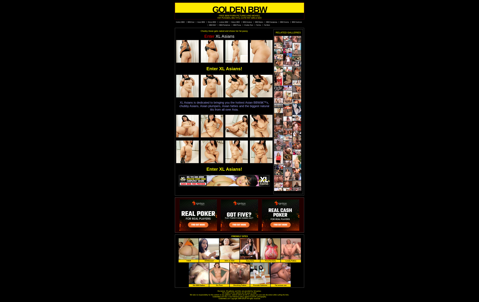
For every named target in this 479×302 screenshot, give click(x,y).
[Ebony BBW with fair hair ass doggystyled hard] (287, 131)
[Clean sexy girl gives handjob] (278, 51)
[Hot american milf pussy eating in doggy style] (287, 88)
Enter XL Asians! (224, 68)
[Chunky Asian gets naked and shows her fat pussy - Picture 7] (236, 86)
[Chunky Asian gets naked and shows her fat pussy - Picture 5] (187, 86)
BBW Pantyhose (224, 25)
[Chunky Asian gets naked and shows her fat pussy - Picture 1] (187, 51)
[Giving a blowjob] (287, 78)
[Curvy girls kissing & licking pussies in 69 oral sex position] (296, 58)
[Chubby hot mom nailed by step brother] (287, 118)
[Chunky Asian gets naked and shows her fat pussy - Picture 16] (261, 151)
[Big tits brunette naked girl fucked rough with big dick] (278, 100)
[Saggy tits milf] (296, 49)
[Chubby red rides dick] (296, 190)
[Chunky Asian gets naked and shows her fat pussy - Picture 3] (236, 51)
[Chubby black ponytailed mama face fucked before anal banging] (287, 163)
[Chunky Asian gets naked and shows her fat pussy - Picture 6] (212, 86)
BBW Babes (259, 22)
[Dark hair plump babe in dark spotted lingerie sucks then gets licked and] (287, 97)
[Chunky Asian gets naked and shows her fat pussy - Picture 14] (212, 151)
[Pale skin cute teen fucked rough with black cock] (296, 170)
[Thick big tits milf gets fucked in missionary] (296, 82)
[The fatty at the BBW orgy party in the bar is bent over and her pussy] (278, 172)
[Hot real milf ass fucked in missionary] (296, 152)
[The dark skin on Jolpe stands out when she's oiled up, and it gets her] (287, 157)
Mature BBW (235, 22)
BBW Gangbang (271, 22)
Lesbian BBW (223, 22)
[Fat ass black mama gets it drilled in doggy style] (296, 95)
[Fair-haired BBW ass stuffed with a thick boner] (287, 112)
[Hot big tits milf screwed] (278, 190)
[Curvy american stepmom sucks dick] (278, 167)
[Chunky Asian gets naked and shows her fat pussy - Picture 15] (236, 151)
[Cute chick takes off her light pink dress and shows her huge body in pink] (287, 60)
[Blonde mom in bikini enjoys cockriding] (278, 135)
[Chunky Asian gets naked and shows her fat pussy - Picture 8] (261, 86)
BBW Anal (191, 22)
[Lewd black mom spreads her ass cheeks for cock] (278, 128)
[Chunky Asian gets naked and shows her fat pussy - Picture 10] (212, 126)
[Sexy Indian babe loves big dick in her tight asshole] (287, 106)
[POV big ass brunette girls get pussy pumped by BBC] (287, 38)
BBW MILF (212, 25)
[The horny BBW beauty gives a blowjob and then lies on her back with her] (296, 146)
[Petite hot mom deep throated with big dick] (296, 133)
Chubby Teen (248, 25)
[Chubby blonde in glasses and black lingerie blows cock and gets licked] (296, 118)
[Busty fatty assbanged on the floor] (287, 184)
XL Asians (219, 36)
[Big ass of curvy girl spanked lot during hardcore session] (296, 64)
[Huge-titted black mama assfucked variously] (278, 39)
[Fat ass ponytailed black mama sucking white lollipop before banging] (296, 177)
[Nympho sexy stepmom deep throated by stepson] (278, 110)
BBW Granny (284, 22)
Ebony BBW (212, 22)
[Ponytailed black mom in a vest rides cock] (278, 142)
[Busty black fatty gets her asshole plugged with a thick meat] (278, 62)
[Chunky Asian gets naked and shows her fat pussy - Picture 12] (261, 126)
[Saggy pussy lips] (287, 174)
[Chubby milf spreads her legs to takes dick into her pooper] (278, 94)
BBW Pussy (237, 25)
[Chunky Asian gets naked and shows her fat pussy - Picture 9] (187, 126)
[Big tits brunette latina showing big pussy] (287, 69)
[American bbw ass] (278, 46)
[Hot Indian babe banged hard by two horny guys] (278, 56)
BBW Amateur (247, 22)
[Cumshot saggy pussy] (278, 79)
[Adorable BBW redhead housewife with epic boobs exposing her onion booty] (296, 73)
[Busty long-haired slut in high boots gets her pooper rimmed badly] (296, 39)
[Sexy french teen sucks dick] (287, 50)
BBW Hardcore (297, 22)
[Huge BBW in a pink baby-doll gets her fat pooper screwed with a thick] (278, 178)
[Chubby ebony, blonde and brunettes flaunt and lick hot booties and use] (296, 161)
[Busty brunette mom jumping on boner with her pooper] (296, 140)
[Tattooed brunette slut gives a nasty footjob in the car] (296, 109)
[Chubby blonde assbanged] (287, 144)
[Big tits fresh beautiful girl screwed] (278, 105)
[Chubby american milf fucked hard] (278, 185)
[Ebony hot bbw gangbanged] (287, 190)
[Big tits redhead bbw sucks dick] (296, 101)
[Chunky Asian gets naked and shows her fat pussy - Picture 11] (236, 126)
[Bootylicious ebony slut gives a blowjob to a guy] (287, 125)
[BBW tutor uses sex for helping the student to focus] (278, 88)
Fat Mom (267, 25)
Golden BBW (180, 22)
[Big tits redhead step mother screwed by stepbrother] (278, 148)
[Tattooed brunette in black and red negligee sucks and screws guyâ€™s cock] (278, 69)
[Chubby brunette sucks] (296, 183)
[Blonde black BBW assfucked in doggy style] (296, 88)
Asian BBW (201, 22)
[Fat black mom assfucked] (287, 150)
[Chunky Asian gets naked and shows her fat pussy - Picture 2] (212, 51)
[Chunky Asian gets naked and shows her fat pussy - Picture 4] (261, 51)
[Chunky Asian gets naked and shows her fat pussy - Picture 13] (187, 151)
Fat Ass (258, 25)
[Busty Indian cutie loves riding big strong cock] (287, 137)
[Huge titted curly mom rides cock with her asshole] (287, 44)
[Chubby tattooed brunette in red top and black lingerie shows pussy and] (278, 157)
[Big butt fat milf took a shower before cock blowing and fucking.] (278, 119)
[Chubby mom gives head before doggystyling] (296, 126)
